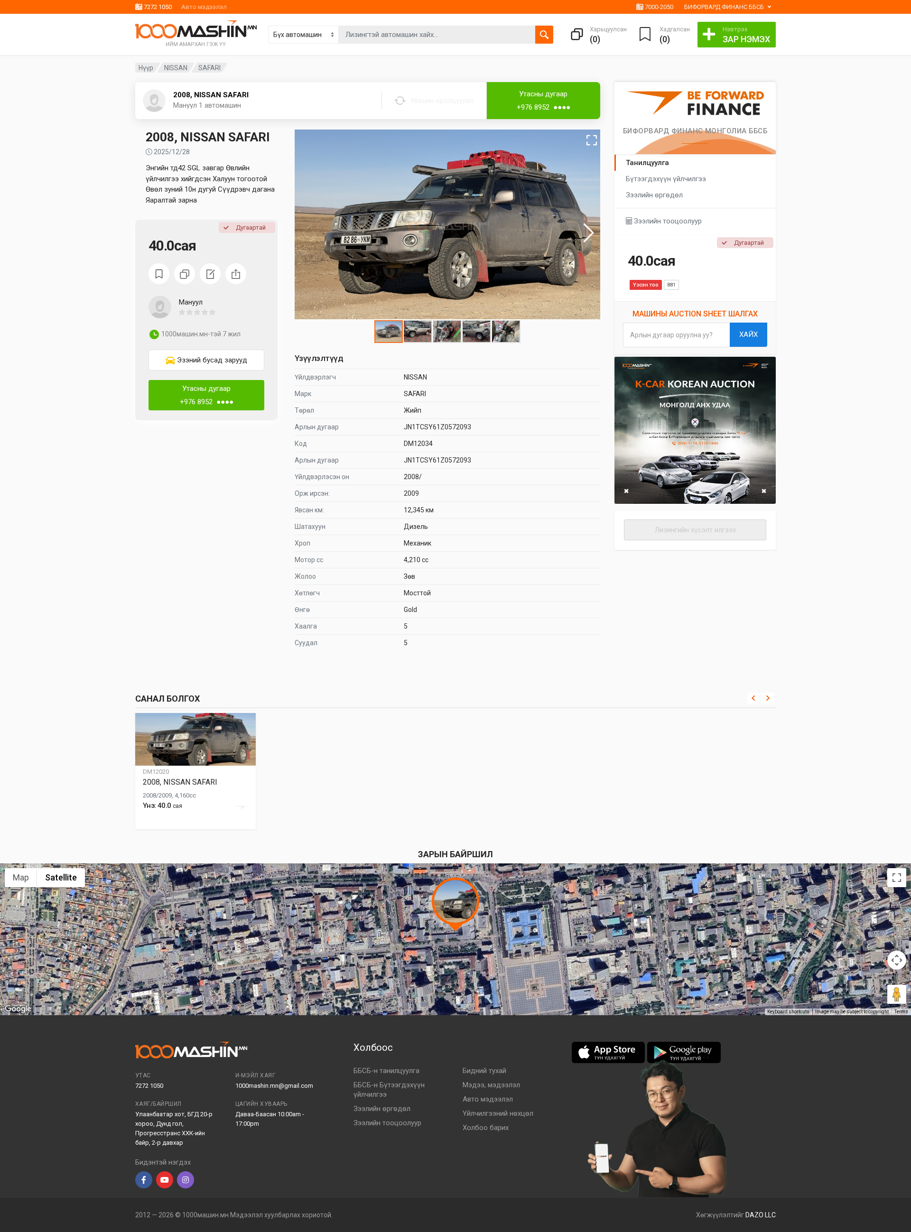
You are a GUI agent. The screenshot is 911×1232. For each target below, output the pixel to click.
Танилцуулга (647, 162)
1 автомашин (220, 105)
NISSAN (175, 68)
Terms (901, 1011)
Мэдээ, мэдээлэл (491, 1085)
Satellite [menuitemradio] (61, 877)
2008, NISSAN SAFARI (211, 95)
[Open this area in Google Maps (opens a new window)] (18, 1009)
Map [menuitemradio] (21, 877)
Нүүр (146, 68)
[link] (206, 360)
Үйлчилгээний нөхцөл (498, 1113)
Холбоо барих (486, 1127)
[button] (186, 106)
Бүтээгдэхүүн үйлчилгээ (666, 179)
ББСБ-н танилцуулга (386, 1070)
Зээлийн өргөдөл (654, 195)
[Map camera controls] (896, 960)
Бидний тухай (484, 1070)
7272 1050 (157, 7)
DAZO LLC (760, 1215)
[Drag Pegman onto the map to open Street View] (896, 994)
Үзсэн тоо (646, 285)
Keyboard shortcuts (788, 1011)
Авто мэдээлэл (204, 7)
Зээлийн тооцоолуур (667, 221)
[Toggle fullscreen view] (896, 877)
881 (671, 285)
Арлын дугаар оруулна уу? (671, 335)
